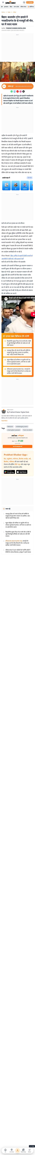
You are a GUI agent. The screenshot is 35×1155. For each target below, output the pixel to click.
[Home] (10, 2)
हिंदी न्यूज (17, 464)
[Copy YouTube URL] (17, 91)
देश (5, 459)
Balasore (10, 426)
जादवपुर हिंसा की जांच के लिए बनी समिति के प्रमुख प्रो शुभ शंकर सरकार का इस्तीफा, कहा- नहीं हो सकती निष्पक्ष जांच (18, 352)
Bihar (14, 12)
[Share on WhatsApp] (11, 91)
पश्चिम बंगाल (23, 7)
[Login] (17, 1150)
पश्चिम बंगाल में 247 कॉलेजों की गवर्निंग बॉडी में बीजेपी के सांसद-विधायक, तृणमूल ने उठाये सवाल (18, 551)
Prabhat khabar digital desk (16, 28)
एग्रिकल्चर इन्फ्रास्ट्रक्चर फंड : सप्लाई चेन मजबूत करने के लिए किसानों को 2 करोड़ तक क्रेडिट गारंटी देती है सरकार (19, 371)
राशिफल (11, 461)
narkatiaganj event (22, 426)
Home (3, 12)
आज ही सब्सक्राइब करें (17, 446)
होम (2, 7)
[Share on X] (23, 91)
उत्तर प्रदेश (16, 7)
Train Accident (27, 430)
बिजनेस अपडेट (23, 459)
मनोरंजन (15, 459)
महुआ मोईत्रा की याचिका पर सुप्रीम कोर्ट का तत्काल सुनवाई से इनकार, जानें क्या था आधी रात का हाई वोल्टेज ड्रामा (18, 362)
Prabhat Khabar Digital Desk (19, 412)
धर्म (30, 459)
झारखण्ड (6, 7)
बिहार (11, 7)
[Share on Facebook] (14, 91)
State (9, 12)
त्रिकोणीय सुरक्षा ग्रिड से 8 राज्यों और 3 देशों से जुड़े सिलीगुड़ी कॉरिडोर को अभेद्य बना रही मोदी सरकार (19, 343)
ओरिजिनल (31, 7)
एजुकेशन (9, 459)
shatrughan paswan (13, 430)
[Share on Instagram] (20, 91)
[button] (17, 72)
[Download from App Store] (21, 472)
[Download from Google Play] (9, 472)
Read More (4, 421)
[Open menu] (3, 2)
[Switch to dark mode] (24, 2)
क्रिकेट (6, 461)
